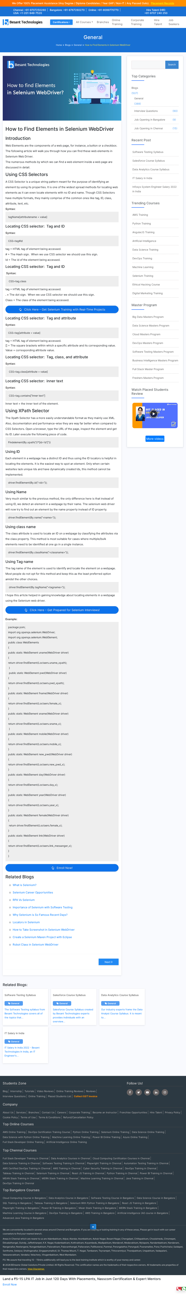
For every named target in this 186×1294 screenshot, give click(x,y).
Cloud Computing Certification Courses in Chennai (121, 1158)
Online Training (117, 22)
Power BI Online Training (106, 1137)
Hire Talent (158, 22)
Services (21, 1112)
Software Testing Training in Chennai (63, 1163)
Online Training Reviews (69, 1091)
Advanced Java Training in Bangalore (23, 1217)
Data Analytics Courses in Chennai (70, 1158)
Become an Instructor (105, 1112)
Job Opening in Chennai (148, 128)
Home (59, 45)
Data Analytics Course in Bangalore (68, 1197)
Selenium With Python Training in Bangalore (94, 1203)
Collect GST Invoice (85, 1096)
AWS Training (140, 214)
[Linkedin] (156, 1092)
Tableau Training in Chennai (18, 1173)
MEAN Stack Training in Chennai (21, 1178)
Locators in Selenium (26, 922)
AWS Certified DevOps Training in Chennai (26, 1168)
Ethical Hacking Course (146, 284)
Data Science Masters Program (150, 325)
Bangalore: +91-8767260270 (67, 9)
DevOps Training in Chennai (140, 1168)
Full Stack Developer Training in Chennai (25, 1158)
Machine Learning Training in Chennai (102, 1178)
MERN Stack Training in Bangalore (138, 1207)
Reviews (91, 1091)
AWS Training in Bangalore (100, 1213)
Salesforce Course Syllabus (148, 160)
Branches (103, 22)
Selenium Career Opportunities (33, 892)
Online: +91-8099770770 (103, 9)
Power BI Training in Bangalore (59, 1207)
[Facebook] (130, 1092)
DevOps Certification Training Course (49, 1132)
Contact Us (48, 1112)
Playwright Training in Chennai (104, 1163)
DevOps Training (142, 258)
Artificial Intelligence (144, 240)
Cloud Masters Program (146, 334)
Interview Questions (146, 110)
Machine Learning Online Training (71, 1137)
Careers (61, 1112)
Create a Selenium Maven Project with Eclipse (42, 937)
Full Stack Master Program (148, 369)
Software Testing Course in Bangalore (112, 1197)
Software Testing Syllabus (147, 151)
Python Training (141, 223)
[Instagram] (165, 1092)
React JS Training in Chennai (88, 1173)
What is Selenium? (25, 885)
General (78, 45)
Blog (5, 1091)
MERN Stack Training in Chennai (60, 1178)
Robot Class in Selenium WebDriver (35, 944)
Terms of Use (28, 1117)
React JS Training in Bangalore (139, 1203)
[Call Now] (179, 1288)
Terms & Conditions (49, 1117)
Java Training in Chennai (139, 1178)
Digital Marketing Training (147, 293)
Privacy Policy (172, 1112)
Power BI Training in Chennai (156, 1173)
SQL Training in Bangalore (17, 1203)
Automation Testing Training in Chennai (146, 1163)
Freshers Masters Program (148, 377)
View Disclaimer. (36, 1268)
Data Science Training (145, 249)
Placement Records (162, 3)
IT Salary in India (142, 178)
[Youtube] (147, 1092)
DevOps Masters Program (147, 342)
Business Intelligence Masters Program (155, 360)
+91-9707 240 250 (155, 13)
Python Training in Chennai (122, 1173)
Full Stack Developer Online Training (23, 1142)
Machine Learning (142, 267)
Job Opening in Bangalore (149, 119)
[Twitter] (139, 1092)
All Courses (83, 22)
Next (107, 962)
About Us (8, 1112)
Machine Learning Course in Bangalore (24, 1213)
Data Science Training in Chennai (21, 1163)
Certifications (60, 22)
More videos (154, 439)
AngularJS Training (143, 232)
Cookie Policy (10, 1117)
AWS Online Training (14, 1132)
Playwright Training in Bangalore (21, 1207)
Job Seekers (174, 22)
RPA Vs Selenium (24, 900)
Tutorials (29, 1091)
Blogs (68, 45)
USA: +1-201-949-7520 (27, 13)
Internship (16, 1091)
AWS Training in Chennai (66, 1168)
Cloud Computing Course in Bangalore (24, 1197)
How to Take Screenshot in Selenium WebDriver (44, 929)
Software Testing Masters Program (153, 351)
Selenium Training (142, 275)
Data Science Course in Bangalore (156, 1197)
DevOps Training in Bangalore (65, 1213)
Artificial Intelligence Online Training (66, 1142)
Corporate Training (137, 22)
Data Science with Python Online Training (26, 1137)
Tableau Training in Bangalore (50, 1203)
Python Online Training (85, 1132)
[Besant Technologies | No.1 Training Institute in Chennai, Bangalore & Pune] (23, 22)
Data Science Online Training (148, 1132)
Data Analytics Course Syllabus (150, 169)
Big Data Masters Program (148, 316)
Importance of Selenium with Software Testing (42, 907)
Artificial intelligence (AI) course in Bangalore (142, 1213)
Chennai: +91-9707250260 (29, 9)
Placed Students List (59, 1096)
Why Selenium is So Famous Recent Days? (40, 914)
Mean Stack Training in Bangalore (97, 1207)
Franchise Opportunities (133, 1112)
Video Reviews (45, 1091)
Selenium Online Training (115, 1132)
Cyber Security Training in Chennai (102, 1168)
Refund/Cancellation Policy (78, 1117)
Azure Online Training (135, 1137)
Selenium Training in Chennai (53, 1173)
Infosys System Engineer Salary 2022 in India (154, 189)
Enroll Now (10, 1284)
